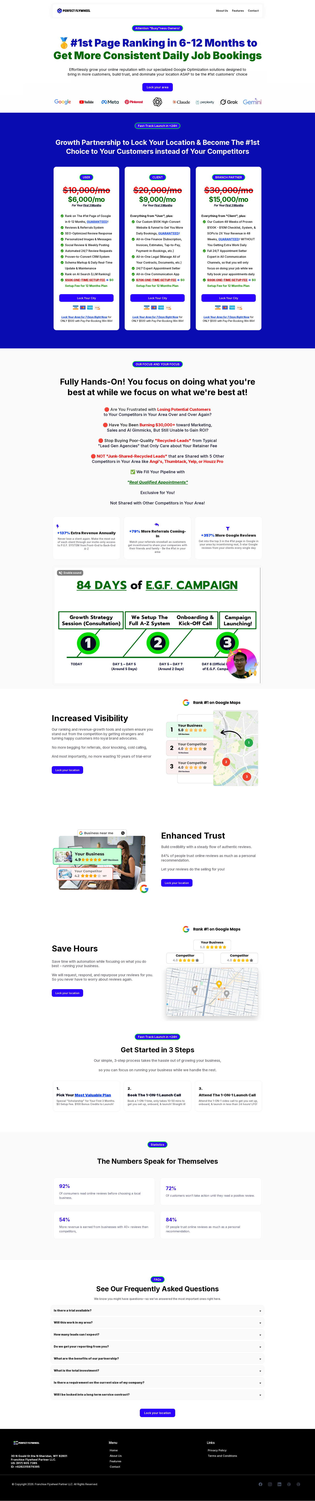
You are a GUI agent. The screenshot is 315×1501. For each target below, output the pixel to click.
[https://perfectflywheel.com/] (73, 11)
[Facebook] (260, 1484)
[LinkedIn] (279, 1484)
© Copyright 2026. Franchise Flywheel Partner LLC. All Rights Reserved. (55, 1484)
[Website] (289, 1484)
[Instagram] (270, 1484)
